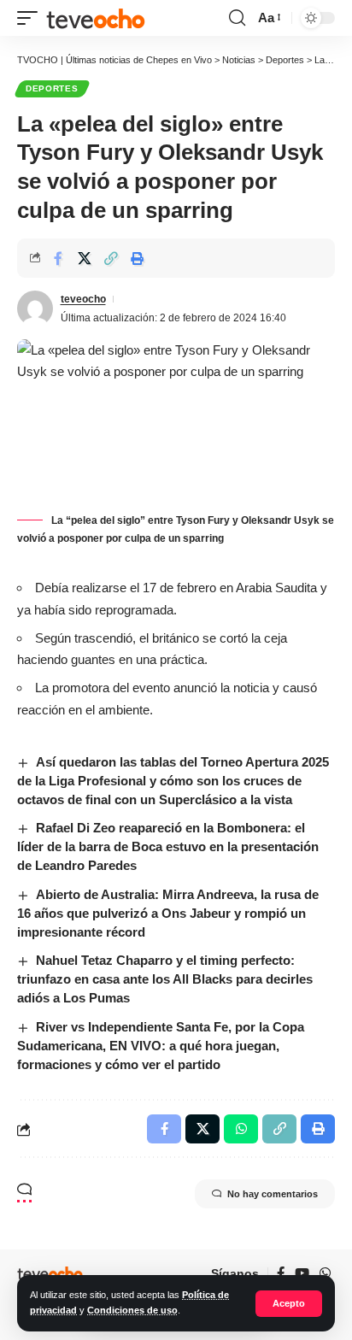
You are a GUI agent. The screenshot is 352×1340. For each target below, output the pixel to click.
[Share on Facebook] (58, 258)
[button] (288, 1303)
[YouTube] (302, 1273)
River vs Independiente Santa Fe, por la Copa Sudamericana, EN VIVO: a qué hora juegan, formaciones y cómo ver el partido (160, 1046)
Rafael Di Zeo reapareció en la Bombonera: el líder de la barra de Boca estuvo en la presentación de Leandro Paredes (168, 846)
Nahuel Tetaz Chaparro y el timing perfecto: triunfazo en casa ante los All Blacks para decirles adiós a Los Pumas (165, 979)
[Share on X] (85, 258)
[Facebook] (281, 1273)
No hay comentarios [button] (272, 1194)
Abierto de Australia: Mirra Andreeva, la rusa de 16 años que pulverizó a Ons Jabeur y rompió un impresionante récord (168, 913)
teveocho (83, 299)
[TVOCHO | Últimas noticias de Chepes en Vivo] (95, 18)
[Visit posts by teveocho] (35, 308)
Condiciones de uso (132, 1310)
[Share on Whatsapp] (241, 1128)
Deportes (52, 88)
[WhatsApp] (325, 1273)
